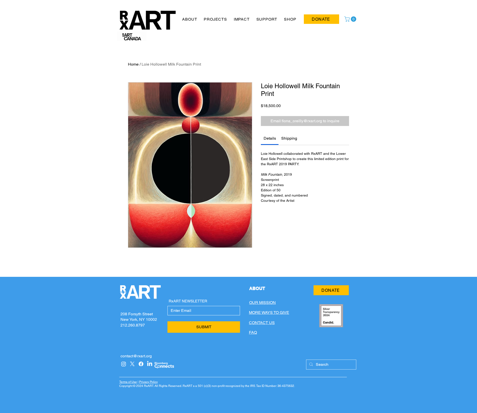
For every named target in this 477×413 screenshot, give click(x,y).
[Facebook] (141, 364)
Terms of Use (128, 382)
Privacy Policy (148, 382)
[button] (189, 19)
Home (133, 64)
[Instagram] (123, 364)
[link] (270, 138)
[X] (132, 364)
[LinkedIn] (150, 364)
